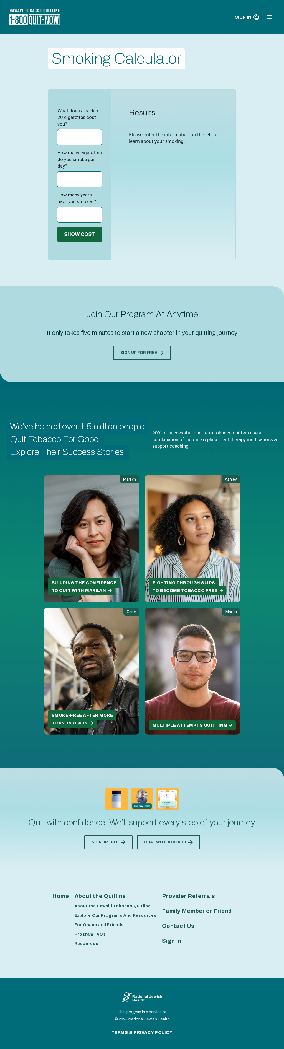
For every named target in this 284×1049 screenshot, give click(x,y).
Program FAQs (90, 934)
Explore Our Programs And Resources (116, 915)
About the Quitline (100, 896)
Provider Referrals (188, 896)
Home (60, 896)
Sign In (243, 17)
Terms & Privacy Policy (142, 1032)
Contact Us (178, 926)
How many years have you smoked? (76, 198)
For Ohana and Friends (99, 925)
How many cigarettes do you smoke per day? (79, 159)
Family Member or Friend (197, 911)
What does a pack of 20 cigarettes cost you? (78, 117)
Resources (86, 944)
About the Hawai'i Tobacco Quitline (113, 906)
